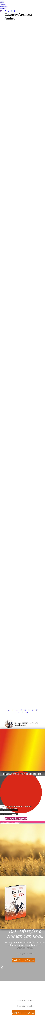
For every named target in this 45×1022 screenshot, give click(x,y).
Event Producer (13, 139)
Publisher (11, 73)
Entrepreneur (12, 213)
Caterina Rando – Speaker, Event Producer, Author (20, 134)
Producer (26, 283)
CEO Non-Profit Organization (18, 209)
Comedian (16, 350)
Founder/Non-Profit (23, 213)
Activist (10, 414)
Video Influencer (27, 217)
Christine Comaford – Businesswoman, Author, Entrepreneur (17, 478)
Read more (12, 88)
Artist (19, 613)
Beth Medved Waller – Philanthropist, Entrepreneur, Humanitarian (22, 204)
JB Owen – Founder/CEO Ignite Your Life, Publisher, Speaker (22, 68)
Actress (10, 685)
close (3, 822)
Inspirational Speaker (25, 71)
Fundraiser (11, 215)
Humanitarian (20, 215)
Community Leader (14, 211)
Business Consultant (20, 138)
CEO (15, 71)
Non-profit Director (14, 217)
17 (22, 712)
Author (10, 71)
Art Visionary (12, 613)
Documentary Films (28, 211)
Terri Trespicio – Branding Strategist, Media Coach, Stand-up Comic (22, 346)
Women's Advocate (21, 73)
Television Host (13, 549)
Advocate (11, 208)
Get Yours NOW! (23, 960)
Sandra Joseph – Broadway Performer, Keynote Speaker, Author (22, 682)
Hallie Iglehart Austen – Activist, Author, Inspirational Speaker (20, 410)
